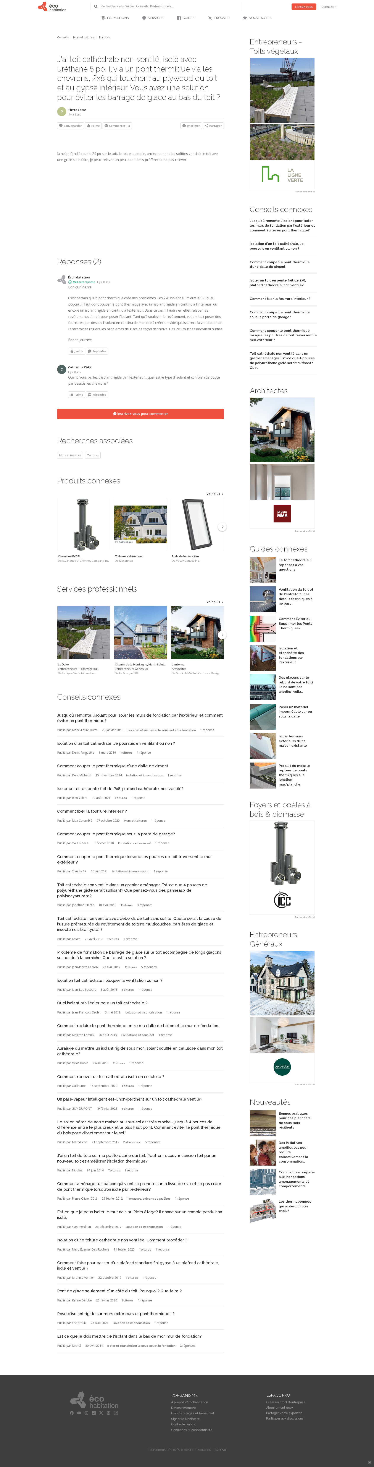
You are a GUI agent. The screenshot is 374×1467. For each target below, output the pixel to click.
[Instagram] (87, 1413)
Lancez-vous (304, 7)
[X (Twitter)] (101, 1413)
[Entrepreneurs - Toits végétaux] (83, 632)
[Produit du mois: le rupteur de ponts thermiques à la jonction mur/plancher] (263, 787)
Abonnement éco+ (279, 1407)
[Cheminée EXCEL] (83, 524)
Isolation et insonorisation (144, 775)
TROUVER (222, 18)
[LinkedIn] (94, 1413)
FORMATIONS (118, 18)
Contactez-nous (183, 1424)
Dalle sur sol (132, 1142)
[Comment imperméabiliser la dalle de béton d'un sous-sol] (263, 729)
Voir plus (214, 494)
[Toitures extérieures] (140, 524)
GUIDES (188, 18)
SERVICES (155, 18)
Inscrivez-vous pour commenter (142, 413)
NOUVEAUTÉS (260, 18)
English (220, 1450)
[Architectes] (197, 632)
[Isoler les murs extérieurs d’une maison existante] (263, 758)
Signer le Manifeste (185, 1419)
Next (222, 526)
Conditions (179, 1430)
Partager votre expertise (284, 1413)
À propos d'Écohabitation (189, 1402)
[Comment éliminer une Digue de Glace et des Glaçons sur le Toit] (263, 699)
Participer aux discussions (284, 1418)
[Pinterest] (109, 1413)
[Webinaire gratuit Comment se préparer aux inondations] (263, 1194)
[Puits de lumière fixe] (197, 524)
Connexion (328, 7)
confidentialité (201, 1430)
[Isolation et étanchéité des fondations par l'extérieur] (263, 670)
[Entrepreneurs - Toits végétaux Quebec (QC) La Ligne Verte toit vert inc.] (282, 123)
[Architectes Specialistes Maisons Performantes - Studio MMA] (282, 463)
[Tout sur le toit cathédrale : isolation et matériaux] (263, 582)
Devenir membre (183, 1408)
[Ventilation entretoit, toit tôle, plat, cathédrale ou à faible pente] (263, 611)
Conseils (63, 37)
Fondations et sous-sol (134, 843)
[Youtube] (79, 1413)
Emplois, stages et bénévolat (192, 1413)
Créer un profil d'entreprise (285, 1402)
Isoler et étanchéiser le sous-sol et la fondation (162, 730)
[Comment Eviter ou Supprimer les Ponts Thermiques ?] (263, 640)
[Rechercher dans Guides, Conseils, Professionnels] (97, 6)
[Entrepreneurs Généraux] (140, 632)
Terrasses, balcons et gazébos (149, 1198)
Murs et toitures (83, 37)
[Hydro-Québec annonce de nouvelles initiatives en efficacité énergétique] (263, 1164)
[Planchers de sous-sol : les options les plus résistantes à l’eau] (263, 1135)
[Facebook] (72, 1413)
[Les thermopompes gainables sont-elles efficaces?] (263, 1223)
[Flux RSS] (116, 1413)
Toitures (104, 37)
